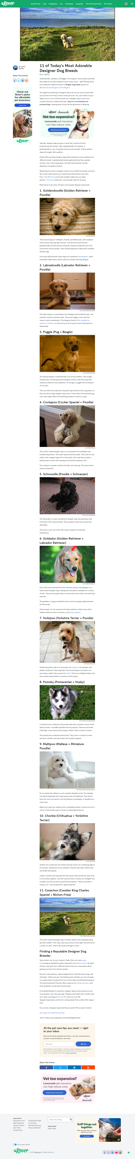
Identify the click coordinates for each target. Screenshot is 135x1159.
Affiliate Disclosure (34, 1125)
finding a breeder (82, 983)
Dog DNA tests (49, 177)
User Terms (17, 1128)
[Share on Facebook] (46, 1067)
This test (50, 180)
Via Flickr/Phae (90, 861)
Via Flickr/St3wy (90, 448)
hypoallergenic (82, 256)
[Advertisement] (67, 123)
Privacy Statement (71, 1053)
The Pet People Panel (93, 4)
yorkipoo (75, 667)
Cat (61, 4)
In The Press (32, 1123)
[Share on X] (60, 1067)
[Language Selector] (126, 3)
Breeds (47, 74)
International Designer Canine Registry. (56, 87)
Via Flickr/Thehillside (88, 515)
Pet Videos (108, 4)
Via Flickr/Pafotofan (89, 373)
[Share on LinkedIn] (74, 1067)
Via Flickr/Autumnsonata (87, 936)
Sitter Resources (18, 1123)
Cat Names (69, 4)
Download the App (34, 1121)
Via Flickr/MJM (90, 236)
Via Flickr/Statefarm (89, 584)
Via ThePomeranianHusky (87, 721)
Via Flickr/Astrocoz (89, 664)
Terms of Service (18, 1125)
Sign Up (83, 1044)
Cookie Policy (18, 1130)
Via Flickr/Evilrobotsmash (87, 311)
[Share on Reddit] (88, 1067)
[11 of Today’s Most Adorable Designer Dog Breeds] (67, 34)
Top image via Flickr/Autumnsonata (52, 1013)
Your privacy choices (23, 1144)
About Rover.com (19, 1121)
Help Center (52, 1129)
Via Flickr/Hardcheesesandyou (85, 790)
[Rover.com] (7, 4)
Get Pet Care (35, 4)
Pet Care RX (61, 997)
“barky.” (68, 673)
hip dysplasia (75, 612)
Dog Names (53, 4)
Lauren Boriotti (22, 67)
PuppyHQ (79, 4)
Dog (44, 4)
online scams (82, 963)
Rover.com (37, 1152)
